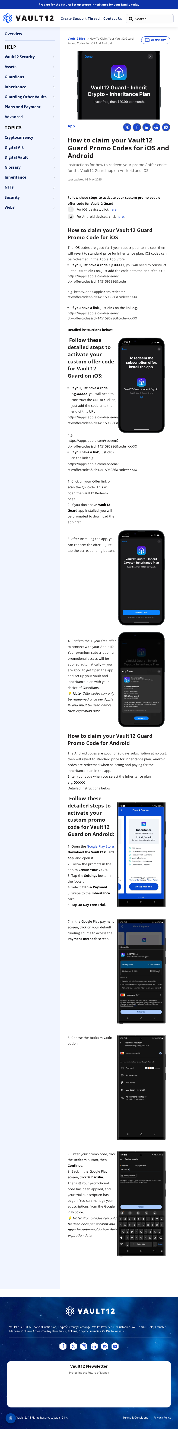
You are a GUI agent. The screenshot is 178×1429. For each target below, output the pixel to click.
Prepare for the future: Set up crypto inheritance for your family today (89, 4)
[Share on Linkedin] (146, 127)
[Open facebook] (63, 1346)
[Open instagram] (84, 1346)
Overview (13, 33)
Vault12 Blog (76, 39)
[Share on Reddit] (156, 127)
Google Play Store (100, 846)
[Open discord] (105, 1346)
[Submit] (130, 18)
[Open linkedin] (94, 1346)
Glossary (158, 40)
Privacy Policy (162, 1418)
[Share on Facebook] (137, 127)
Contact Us (112, 18)
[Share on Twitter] (127, 127)
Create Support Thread (80, 18)
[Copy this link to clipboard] (166, 127)
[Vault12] (28, 18)
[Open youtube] (115, 1346)
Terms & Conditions (135, 1418)
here (113, 209)
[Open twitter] (73, 1346)
